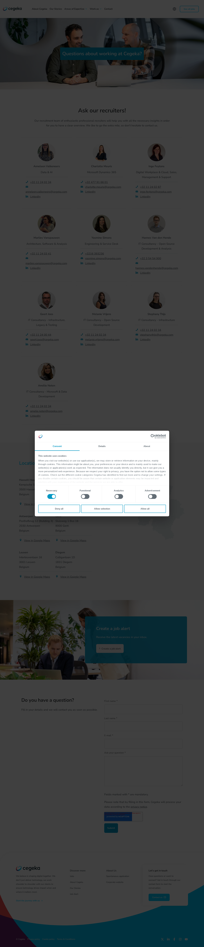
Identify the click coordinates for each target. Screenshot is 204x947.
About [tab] (147, 446)
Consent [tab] (57, 446)
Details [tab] (102, 446)
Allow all (145, 508)
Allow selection (102, 508)
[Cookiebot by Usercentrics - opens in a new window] (153, 436)
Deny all (59, 508)
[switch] (85, 496)
